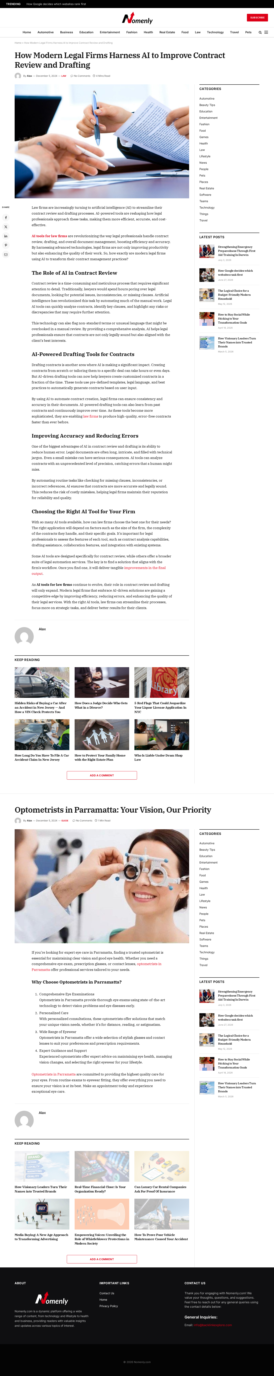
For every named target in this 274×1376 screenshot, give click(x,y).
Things (203, 214)
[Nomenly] (137, 17)
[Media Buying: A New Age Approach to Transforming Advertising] (42, 1214)
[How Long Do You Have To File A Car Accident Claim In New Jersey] (42, 734)
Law (198, 32)
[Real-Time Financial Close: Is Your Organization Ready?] (102, 1166)
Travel (234, 32)
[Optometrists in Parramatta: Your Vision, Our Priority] (102, 886)
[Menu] (266, 32)
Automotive (46, 32)
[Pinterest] (6, 245)
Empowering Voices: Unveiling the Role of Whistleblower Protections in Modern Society (102, 1239)
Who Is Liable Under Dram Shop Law (158, 757)
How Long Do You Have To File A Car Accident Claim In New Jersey (42, 757)
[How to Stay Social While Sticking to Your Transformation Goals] (206, 319)
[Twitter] (6, 227)
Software (205, 194)
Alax (29, 75)
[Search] (260, 32)
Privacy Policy (108, 1306)
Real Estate (167, 32)
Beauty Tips (207, 105)
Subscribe (257, 17)
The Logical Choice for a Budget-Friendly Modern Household (234, 295)
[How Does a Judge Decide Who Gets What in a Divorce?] (102, 682)
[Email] (6, 254)
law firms (90, 416)
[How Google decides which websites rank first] (206, 275)
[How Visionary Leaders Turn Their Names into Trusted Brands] (206, 343)
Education (86, 32)
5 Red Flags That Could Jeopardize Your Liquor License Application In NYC (160, 707)
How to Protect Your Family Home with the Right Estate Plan (100, 757)
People (203, 169)
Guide (64, 820)
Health (148, 32)
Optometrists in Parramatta (54, 1074)
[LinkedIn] (6, 236)
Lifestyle (204, 156)
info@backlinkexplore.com (213, 1325)
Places (203, 182)
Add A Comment (102, 775)
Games (203, 137)
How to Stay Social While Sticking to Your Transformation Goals (234, 318)
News (203, 162)
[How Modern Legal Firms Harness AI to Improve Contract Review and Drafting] (102, 141)
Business (66, 32)
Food (185, 32)
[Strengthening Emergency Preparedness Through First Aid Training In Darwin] (206, 251)
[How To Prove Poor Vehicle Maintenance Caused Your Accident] (161, 1214)
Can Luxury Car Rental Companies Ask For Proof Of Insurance (160, 1189)
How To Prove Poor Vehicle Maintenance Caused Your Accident (161, 1237)
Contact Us (106, 1293)
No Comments (82, 75)
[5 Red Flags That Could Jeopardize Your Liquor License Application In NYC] (161, 682)
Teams (203, 201)
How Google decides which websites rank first (56, 4)
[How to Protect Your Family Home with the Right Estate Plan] (102, 734)
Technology (215, 32)
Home (27, 32)
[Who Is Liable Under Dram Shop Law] (161, 734)
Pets (248, 32)
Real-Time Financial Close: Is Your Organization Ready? (100, 1189)
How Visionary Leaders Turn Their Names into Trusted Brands (237, 342)
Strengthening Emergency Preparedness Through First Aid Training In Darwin (236, 251)
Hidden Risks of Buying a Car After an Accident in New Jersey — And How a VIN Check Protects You (40, 707)
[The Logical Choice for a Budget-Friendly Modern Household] (206, 295)
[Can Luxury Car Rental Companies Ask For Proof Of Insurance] (161, 1166)
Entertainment (110, 32)
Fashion (131, 32)
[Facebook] (6, 217)
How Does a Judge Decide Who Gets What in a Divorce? (101, 705)
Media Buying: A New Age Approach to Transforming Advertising (41, 1237)
